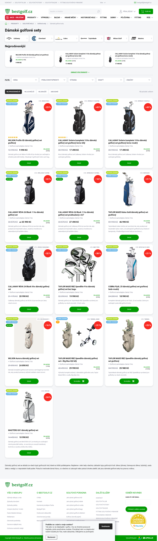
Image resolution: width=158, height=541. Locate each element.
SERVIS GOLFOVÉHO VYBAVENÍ (106, 518)
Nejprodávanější (13, 92)
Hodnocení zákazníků (44, 513)
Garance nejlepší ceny (14, 524)
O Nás (39, 497)
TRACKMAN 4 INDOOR (103, 515)
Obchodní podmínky (13, 521)
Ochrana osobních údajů (15, 528)
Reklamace (10, 517)
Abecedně (54, 92)
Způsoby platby (12, 505)
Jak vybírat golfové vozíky (75, 505)
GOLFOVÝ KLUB (20, 2)
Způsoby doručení (13, 501)
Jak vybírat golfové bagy (74, 509)
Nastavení (51, 537)
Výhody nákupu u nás (14, 497)
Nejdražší (42, 92)
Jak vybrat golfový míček (74, 501)
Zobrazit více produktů (79, 72)
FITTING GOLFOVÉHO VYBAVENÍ (71, 2)
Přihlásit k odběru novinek (136, 509)
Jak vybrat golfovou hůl (74, 497)
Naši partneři (41, 521)
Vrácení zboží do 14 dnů (15, 509)
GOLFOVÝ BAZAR (51, 2)
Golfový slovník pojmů (73, 517)
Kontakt (39, 501)
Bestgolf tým (41, 509)
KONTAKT (8, 2)
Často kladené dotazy (14, 513)
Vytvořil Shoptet (131, 538)
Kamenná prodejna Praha (45, 505)
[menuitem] (15, 17)
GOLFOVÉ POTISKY (35, 2)
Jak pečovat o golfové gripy (75, 521)
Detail (29, 163)
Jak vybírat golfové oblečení (75, 513)
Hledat (98, 11)
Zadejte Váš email (132, 497)
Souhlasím (106, 526)
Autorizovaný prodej (43, 517)
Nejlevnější (29, 92)
